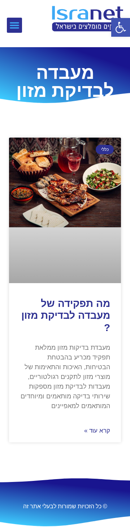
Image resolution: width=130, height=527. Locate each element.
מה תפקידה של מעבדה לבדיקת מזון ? (65, 315)
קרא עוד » (97, 430)
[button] (120, 27)
